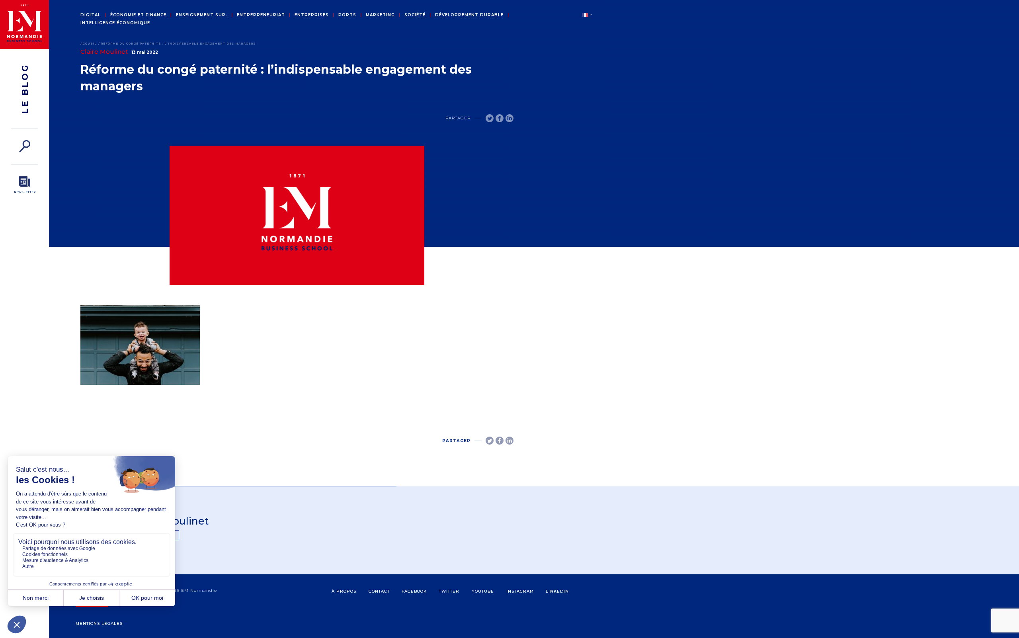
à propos (344, 591)
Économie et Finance (138, 15)
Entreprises (312, 15)
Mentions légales (99, 623)
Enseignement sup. (201, 15)
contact (379, 591)
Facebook (414, 591)
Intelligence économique (115, 23)
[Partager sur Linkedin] (509, 118)
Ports (347, 15)
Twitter (449, 591)
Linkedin (557, 591)
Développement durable (469, 15)
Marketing (380, 15)
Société (415, 15)
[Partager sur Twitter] (490, 118)
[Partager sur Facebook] (500, 118)
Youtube (483, 591)
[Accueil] (24, 24)
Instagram (520, 591)
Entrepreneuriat (261, 15)
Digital (90, 15)
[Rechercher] (24, 146)
